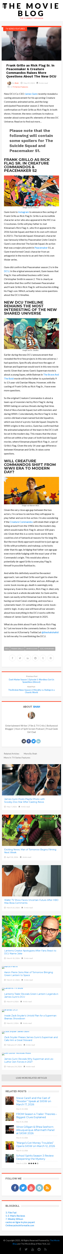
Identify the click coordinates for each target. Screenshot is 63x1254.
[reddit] (35, 658)
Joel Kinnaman (47, 649)
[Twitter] (23, 1188)
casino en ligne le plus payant (20, 1222)
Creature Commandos (21, 521)
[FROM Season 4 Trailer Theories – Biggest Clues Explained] (10, 1116)
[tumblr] (43, 658)
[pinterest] (50, 658)
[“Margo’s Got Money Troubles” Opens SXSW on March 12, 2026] (10, 1145)
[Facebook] (15, 1188)
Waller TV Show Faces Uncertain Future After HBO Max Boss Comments (31, 901)
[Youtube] (31, 1188)
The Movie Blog (31, 9)
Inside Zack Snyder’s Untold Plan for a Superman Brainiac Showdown (30, 1017)
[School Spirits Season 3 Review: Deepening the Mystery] (10, 1158)
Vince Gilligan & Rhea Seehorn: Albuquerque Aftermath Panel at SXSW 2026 (35, 1130)
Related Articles (11, 753)
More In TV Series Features (17, 757)
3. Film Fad (11, 1212)
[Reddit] (39, 1188)
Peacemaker (41, 247)
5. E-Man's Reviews (15, 1215)
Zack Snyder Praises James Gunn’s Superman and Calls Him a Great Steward (31, 1039)
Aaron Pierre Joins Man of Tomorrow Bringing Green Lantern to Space (28, 974)
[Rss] (47, 1188)
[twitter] (20, 658)
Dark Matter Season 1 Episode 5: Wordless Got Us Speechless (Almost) (31, 679)
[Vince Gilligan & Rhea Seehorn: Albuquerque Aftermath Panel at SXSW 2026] (10, 1129)
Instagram (23, 211)
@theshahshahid (50, 632)
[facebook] (12, 658)
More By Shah (30, 753)
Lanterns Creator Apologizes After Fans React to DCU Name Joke (30, 952)
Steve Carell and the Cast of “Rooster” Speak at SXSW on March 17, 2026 (33, 1101)
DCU (6, 271)
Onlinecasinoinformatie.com (20, 1225)
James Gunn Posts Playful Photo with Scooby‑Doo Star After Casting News (24, 800)
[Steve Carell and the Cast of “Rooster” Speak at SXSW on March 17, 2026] (10, 1100)
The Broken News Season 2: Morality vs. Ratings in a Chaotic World (31, 689)
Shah (17, 83)
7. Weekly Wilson (14, 1219)
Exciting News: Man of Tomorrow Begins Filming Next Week (30, 851)
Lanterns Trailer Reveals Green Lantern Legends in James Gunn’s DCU (31, 995)
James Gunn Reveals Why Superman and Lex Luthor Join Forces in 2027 (28, 1060)
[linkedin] (27, 658)
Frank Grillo (17, 649)
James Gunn (31, 93)
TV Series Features (15, 28)
